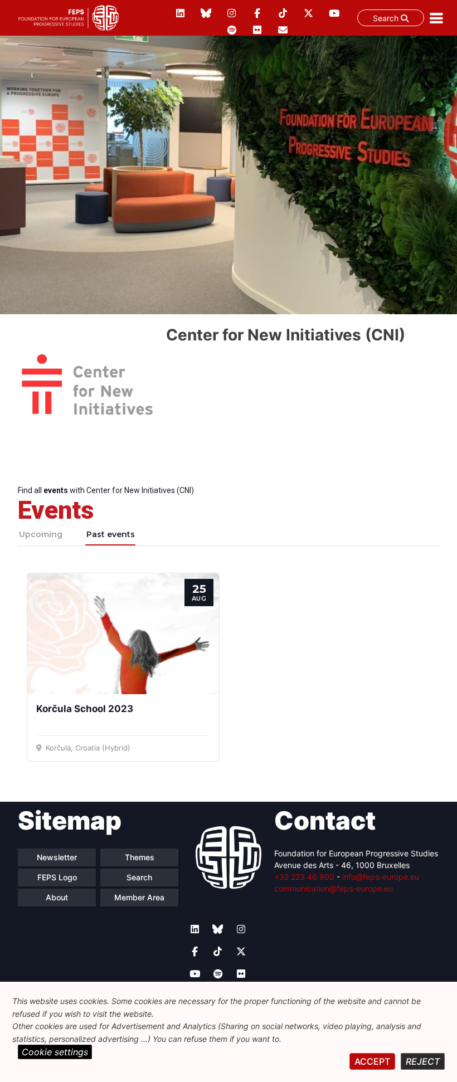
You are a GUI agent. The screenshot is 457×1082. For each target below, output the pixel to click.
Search (387, 18)
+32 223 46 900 (304, 876)
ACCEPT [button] (372, 1061)
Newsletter (57, 857)
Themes (139, 857)
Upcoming (40, 534)
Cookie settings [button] (55, 1051)
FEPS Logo (57, 877)
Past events (110, 534)
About (57, 897)
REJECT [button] (423, 1061)
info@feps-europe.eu (380, 876)
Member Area (139, 897)
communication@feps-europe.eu (333, 888)
